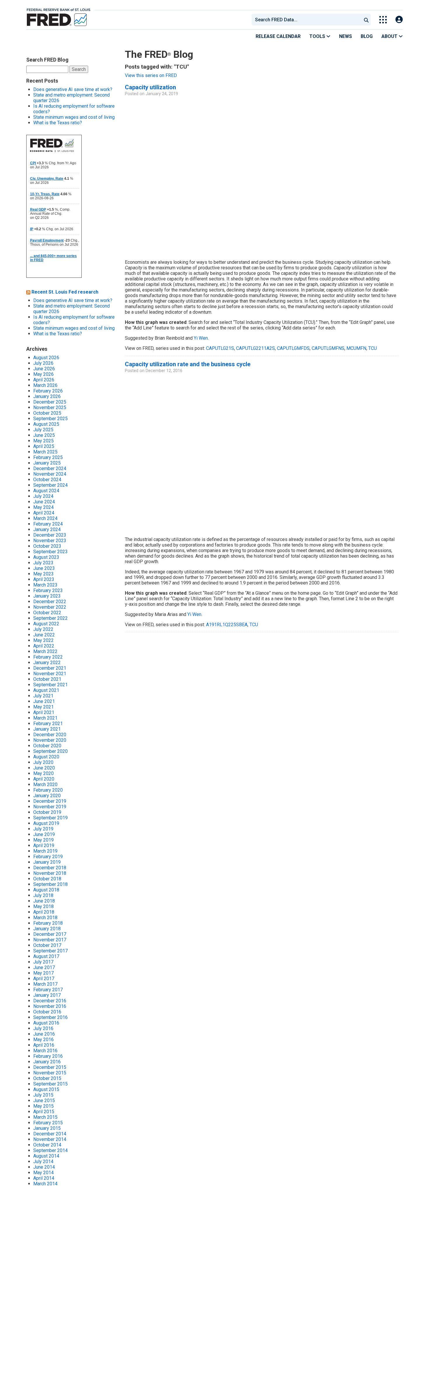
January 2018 (47, 928)
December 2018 (49, 867)
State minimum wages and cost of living (74, 117)
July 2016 (43, 1028)
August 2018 (46, 890)
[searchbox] (308, 19)
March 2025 (45, 452)
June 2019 (44, 834)
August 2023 (46, 557)
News (345, 36)
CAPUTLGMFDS (293, 348)
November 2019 (49, 806)
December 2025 (49, 402)
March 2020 (45, 784)
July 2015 (43, 1095)
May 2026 (43, 374)
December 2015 (49, 1067)
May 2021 (43, 707)
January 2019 (47, 862)
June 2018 (44, 901)
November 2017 (49, 940)
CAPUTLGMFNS (328, 348)
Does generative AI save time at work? (72, 89)
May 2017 (43, 973)
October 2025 (47, 413)
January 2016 (47, 1061)
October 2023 (47, 546)
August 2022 (46, 623)
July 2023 (43, 563)
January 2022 (47, 662)
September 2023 (50, 551)
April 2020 (43, 779)
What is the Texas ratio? (57, 122)
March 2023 (45, 585)
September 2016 (50, 1017)
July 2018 (43, 895)
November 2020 (49, 740)
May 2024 (43, 507)
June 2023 (44, 568)
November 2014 (49, 1139)
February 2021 (48, 723)
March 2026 (45, 385)
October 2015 (47, 1078)
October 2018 (47, 879)
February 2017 (48, 989)
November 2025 (49, 407)
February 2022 (48, 657)
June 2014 (44, 1167)
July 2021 (43, 696)
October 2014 (47, 1145)
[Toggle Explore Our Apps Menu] (383, 19)
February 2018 (48, 923)
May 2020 (43, 773)
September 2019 (50, 818)
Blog (367, 36)
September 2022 (50, 618)
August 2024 (46, 490)
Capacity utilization (150, 87)
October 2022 (47, 612)
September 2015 (50, 1084)
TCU (372, 348)
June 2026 (44, 368)
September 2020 (50, 751)
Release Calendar (278, 36)
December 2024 (49, 468)
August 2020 (46, 757)
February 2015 (48, 1122)
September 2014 (50, 1150)
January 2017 (47, 995)
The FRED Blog (159, 54)
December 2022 (49, 601)
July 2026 (43, 363)
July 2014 (43, 1161)
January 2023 (47, 596)
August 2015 (46, 1089)
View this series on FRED (151, 75)
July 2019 (43, 829)
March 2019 (45, 851)
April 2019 (43, 845)
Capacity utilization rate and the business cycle (187, 364)
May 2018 (43, 906)
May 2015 (43, 1106)
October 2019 (47, 812)
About (390, 36)
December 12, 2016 (164, 370)
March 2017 (45, 984)
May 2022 (43, 640)
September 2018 (50, 884)
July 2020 (43, 762)
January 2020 (47, 795)
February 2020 (48, 790)
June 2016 (44, 1034)
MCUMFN (356, 348)
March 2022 (45, 651)
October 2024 (47, 479)
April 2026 (43, 380)
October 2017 (47, 945)
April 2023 (43, 579)
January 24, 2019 (162, 93)
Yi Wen (201, 338)
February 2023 (48, 590)
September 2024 (50, 485)
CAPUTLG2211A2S (255, 348)
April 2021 (43, 712)
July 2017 (43, 962)
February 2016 (48, 1056)
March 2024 (45, 518)
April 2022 (43, 646)
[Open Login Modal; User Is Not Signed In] (399, 19)
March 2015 (45, 1117)
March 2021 (45, 718)
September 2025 (50, 418)
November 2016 (49, 1006)
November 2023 (49, 540)
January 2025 (47, 463)
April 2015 (43, 1111)
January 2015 (47, 1128)
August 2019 (46, 823)
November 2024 (49, 474)
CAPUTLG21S (220, 348)
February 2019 (48, 856)
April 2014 (43, 1178)
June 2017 (44, 967)
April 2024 (43, 513)
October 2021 (47, 679)
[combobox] (306, 19)
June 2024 (44, 502)
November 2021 (49, 673)
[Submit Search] (366, 19)
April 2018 (43, 912)
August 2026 (46, 357)
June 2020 (44, 768)
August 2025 (46, 424)
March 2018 (45, 917)
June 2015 (44, 1100)
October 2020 (47, 745)
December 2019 (49, 801)
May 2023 (43, 574)
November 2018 (49, 873)
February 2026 (48, 391)
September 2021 (50, 684)
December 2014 (49, 1134)
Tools (317, 36)
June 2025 (44, 435)
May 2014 (43, 1172)
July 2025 (43, 429)
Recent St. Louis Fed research (65, 292)
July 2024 (43, 496)
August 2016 (46, 1023)
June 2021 (44, 701)
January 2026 (47, 396)
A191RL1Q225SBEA (226, 624)
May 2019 (43, 840)
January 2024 (47, 529)
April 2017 (43, 978)
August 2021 (46, 690)
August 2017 (46, 956)
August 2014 (46, 1156)
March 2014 (45, 1183)
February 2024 (48, 524)
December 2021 (49, 668)
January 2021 (47, 729)
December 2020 (49, 734)
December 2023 (49, 535)
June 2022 (44, 635)
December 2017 (49, 934)
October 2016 (47, 1012)
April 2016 (43, 1045)
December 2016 (49, 1000)
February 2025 (48, 457)
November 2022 (49, 607)
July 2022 (43, 629)
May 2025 (43, 441)
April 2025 (43, 446)
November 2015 (49, 1073)
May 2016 (43, 1039)
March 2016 (45, 1050)
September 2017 (50, 951)
